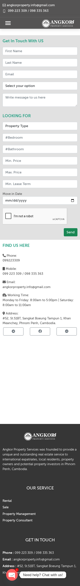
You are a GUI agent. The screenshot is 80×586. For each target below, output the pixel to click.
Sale (6, 507)
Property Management (19, 514)
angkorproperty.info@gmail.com (27, 287)
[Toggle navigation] (8, 23)
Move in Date (12, 194)
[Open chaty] (12, 575)
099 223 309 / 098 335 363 (28, 11)
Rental (7, 501)
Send (71, 232)
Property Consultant (17, 520)
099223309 (11, 260)
